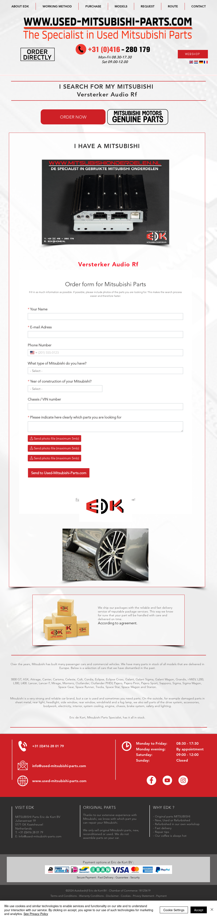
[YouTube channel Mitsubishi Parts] (167, 780)
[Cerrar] (211, 910)
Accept (198, 910)
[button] (121, 6)
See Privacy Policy (36, 914)
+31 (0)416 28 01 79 (48, 746)
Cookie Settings (173, 910)
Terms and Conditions (63, 895)
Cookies (126, 895)
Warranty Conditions (91, 895)
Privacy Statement (143, 895)
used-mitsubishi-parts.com (64, 781)
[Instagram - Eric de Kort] (183, 780)
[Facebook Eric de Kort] (151, 780)
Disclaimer (112, 895)
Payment (161, 895)
